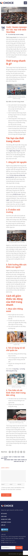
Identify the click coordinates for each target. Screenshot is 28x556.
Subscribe (19, 547)
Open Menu (25, 2)
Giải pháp (4, 516)
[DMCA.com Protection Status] (4, 530)
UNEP (7, 200)
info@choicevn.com (9, 540)
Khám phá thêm (6, 519)
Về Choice (4, 513)
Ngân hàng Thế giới (14, 151)
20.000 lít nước (17, 194)
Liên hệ (3, 525)
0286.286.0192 (12, 542)
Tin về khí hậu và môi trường (15, 34)
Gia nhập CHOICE (6, 522)
